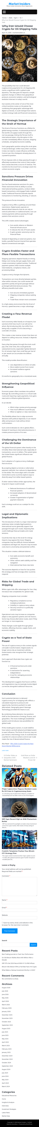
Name (4, 900)
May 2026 (5, 998)
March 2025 (6, 1045)
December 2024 (7, 1056)
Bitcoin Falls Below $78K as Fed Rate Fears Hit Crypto (19, 967)
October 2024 (6, 1062)
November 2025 (7, 1018)
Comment (6, 876)
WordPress (29, 1124)
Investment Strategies (9, 1109)
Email (4, 908)
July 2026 (5, 991)
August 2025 (6, 1028)
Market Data (6, 1116)
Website (5, 915)
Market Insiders (19, 3)
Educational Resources (9, 1095)
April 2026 (5, 1001)
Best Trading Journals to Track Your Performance (17, 954)
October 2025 (6, 1022)
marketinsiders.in (18, 33)
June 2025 (5, 1035)
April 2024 (5, 1083)
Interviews (5, 1106)
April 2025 (5, 1042)
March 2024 (6, 1086)
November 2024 (7, 1059)
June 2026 (5, 994)
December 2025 (7, 1015)
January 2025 (6, 1052)
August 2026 (6, 987)
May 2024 (5, 1080)
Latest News (5, 750)
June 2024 (5, 1076)
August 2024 (6, 1069)
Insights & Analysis (8, 1102)
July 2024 (5, 1073)
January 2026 (6, 1011)
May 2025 (5, 1039)
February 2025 (7, 1049)
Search (4, 940)
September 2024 (7, 1066)
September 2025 (7, 1025)
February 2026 (7, 1008)
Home (4, 1099)
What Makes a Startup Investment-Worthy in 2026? (18, 970)
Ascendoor (15, 1124)
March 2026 (6, 1005)
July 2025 (5, 1032)
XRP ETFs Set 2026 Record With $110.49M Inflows (18, 963)
